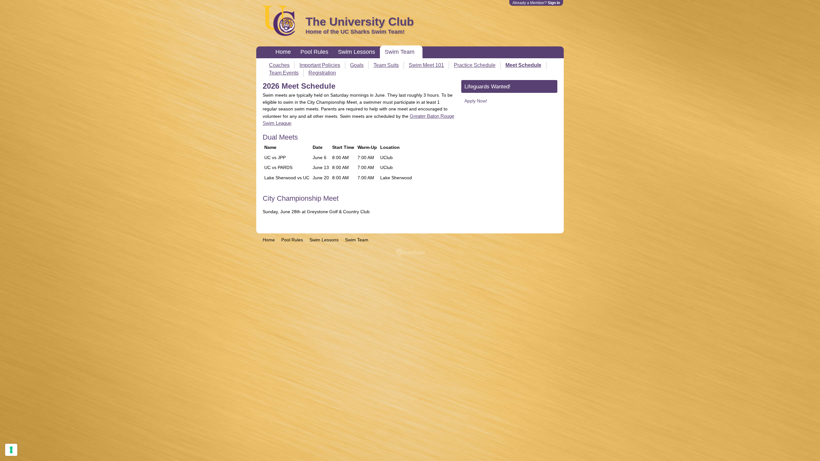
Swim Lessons (356, 52)
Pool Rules (314, 52)
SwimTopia (410, 252)
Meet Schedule (523, 65)
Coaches (279, 65)
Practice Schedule (475, 65)
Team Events (284, 73)
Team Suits (386, 65)
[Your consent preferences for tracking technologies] (11, 450)
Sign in (554, 3)
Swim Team (399, 52)
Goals (357, 65)
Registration (322, 73)
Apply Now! (475, 100)
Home (283, 52)
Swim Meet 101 (426, 65)
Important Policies (319, 65)
